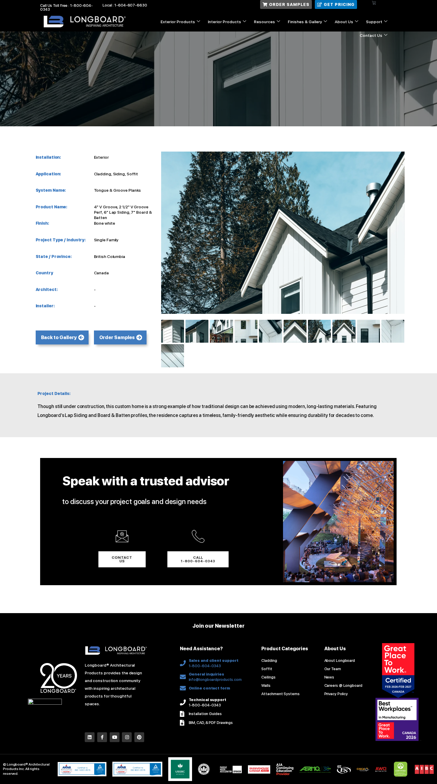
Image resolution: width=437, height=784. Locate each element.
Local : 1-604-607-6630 (125, 5)
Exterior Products (178, 21)
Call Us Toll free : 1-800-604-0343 (66, 7)
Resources (264, 21)
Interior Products (224, 21)
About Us (344, 21)
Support (374, 21)
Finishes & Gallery (305, 21)
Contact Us (371, 35)
